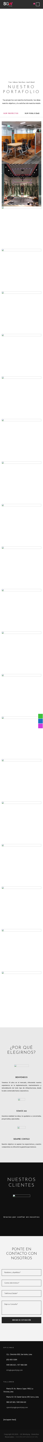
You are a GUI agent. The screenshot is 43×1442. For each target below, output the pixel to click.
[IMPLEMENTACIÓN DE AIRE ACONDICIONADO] (21, 525)
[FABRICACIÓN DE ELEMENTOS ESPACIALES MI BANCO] (21, 652)
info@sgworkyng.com (14, 1370)
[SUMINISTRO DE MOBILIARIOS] (21, 950)
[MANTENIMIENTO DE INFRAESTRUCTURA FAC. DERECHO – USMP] (21, 440)
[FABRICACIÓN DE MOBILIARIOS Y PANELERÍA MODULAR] (21, 567)
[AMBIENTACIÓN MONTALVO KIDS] (21, 355)
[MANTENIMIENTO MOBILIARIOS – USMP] (21, 312)
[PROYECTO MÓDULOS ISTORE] (21, 227)
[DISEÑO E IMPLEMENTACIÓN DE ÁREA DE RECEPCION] (21, 865)
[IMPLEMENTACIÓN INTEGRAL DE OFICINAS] (21, 907)
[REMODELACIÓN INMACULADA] (21, 185)
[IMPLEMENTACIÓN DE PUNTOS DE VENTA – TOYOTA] (21, 992)
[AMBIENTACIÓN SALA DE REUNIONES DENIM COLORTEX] (21, 695)
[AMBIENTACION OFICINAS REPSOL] (21, 142)
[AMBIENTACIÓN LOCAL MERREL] (21, 397)
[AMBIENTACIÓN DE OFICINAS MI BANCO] (21, 737)
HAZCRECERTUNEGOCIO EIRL (27, 1437)
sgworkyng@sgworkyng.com (17, 1407)
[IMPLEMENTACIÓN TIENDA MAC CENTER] (21, 610)
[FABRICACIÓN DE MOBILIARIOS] (21, 822)
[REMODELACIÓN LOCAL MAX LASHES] (21, 270)
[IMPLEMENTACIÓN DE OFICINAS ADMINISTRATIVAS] (21, 780)
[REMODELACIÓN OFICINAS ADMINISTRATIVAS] (21, 482)
